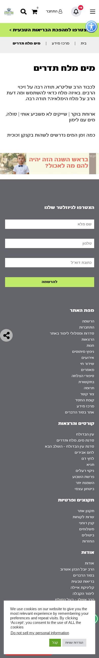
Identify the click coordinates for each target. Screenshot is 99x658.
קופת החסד (84, 400)
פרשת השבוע (83, 477)
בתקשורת (86, 382)
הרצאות (87, 339)
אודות (89, 563)
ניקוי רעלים (85, 471)
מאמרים (87, 370)
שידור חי (87, 364)
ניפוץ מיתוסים (83, 351)
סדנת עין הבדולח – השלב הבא (69, 446)
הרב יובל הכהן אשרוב (77, 569)
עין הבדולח (85, 434)
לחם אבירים (84, 452)
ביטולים (88, 535)
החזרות (88, 541)
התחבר (51, 11)
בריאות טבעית (82, 581)
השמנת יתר (85, 483)
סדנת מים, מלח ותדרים (75, 440)
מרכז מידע (60, 43)
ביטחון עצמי (84, 489)
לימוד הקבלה (83, 593)
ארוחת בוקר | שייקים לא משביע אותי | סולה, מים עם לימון (50, 117)
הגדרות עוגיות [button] (74, 642)
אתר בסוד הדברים (79, 412)
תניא (90, 465)
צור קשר (87, 394)
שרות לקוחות (83, 517)
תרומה (89, 388)
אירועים (87, 358)
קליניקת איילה (82, 587)
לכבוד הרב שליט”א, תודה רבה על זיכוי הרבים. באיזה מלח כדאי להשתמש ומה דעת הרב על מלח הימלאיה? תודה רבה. (51, 92)
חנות (90, 345)
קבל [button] (55, 642)
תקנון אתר (85, 511)
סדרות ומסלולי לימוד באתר (72, 333)
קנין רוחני (86, 523)
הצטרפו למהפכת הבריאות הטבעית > (49, 30)
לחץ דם (87, 458)
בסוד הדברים (83, 575)
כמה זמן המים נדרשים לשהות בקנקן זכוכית (51, 135)
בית (83, 43)
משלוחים (86, 529)
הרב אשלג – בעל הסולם (74, 600)
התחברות (86, 327)
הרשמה (88, 321)
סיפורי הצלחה (83, 376)
